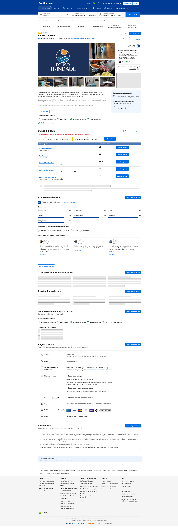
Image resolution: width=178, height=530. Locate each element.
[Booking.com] (45, 3)
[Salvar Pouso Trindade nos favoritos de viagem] (121, 34)
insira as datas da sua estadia (95, 484)
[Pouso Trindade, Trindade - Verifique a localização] (39, 38)
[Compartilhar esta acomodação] (125, 34)
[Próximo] (139, 58)
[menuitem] (45, 8)
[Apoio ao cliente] (99, 3)
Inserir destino (46, 13)
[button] (128, 79)
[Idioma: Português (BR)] (94, 3)
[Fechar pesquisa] (138, 431)
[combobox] (54, 15)
